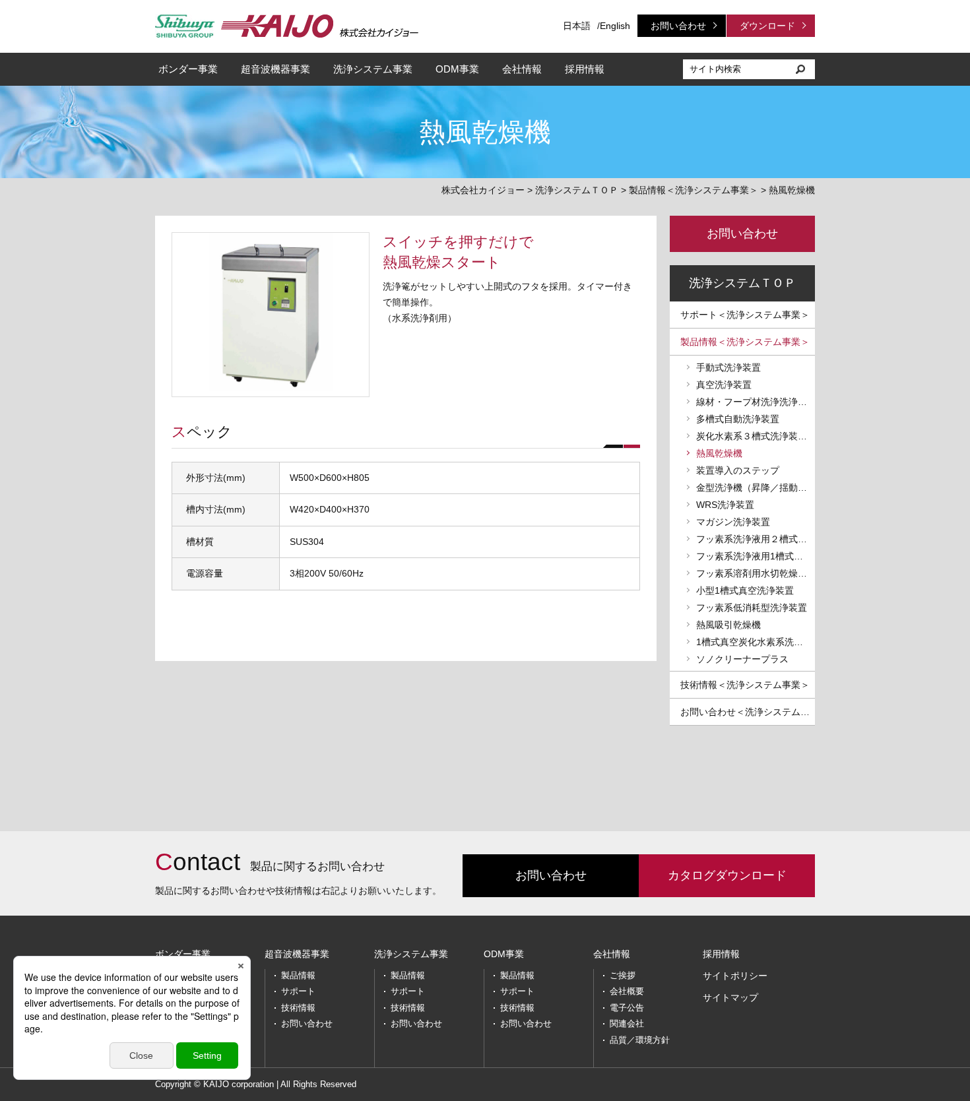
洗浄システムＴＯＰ (576, 190)
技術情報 (298, 1008)
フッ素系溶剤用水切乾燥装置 (755, 573)
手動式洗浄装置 (728, 367)
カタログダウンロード (727, 875)
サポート (298, 991)
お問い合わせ (678, 25)
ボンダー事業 (188, 69)
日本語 (577, 25)
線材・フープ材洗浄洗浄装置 (755, 401)
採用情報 (584, 69)
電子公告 (627, 1008)
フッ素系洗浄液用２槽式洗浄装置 (755, 539)
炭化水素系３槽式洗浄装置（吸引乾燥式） (755, 436)
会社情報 (522, 69)
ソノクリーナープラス (742, 659)
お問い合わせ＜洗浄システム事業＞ (747, 712)
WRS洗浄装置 (725, 504)
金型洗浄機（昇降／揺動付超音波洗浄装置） (755, 487)
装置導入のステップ (737, 470)
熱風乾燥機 (719, 453)
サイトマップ (730, 997)
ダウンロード (767, 25)
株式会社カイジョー (483, 190)
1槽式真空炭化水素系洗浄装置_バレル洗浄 (755, 642)
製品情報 (298, 975)
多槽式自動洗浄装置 (737, 419)
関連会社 (627, 1023)
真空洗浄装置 (724, 384)
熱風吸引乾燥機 (728, 624)
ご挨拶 (622, 975)
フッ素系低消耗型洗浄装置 (751, 607)
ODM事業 (457, 69)
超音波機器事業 (275, 69)
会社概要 (627, 991)
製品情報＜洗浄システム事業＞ (693, 190)
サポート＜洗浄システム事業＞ (745, 314)
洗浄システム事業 (372, 69)
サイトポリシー (735, 975)
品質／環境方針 (640, 1040)
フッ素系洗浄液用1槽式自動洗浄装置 (755, 556)
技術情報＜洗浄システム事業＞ (745, 684)
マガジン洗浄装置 (733, 522)
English (615, 25)
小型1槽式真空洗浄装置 (745, 590)
